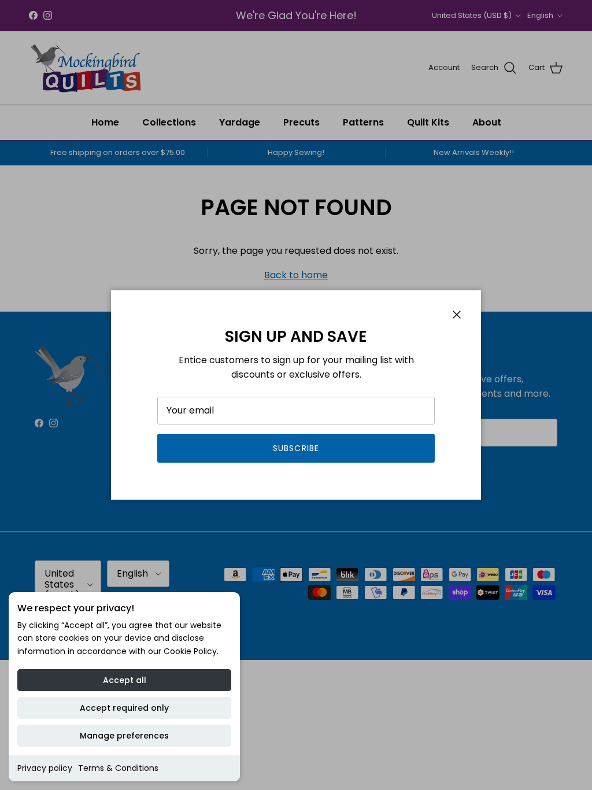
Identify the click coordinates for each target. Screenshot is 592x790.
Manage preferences (124, 735)
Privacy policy (44, 768)
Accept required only (124, 708)
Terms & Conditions (118, 768)
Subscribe (296, 448)
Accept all (124, 680)
